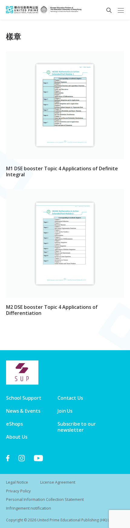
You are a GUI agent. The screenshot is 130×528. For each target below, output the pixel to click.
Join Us (65, 411)
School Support (23, 398)
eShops (14, 424)
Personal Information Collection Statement (45, 499)
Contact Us (70, 398)
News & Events (23, 411)
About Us (17, 437)
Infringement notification (28, 508)
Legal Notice (17, 482)
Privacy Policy (18, 491)
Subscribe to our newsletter (76, 427)
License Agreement (57, 482)
